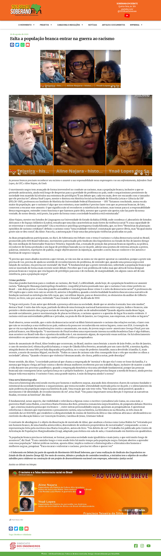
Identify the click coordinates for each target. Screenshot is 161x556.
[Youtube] (148, 545)
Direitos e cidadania (22, 534)
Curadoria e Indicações (68, 25)
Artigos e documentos (113, 25)
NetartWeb (115, 554)
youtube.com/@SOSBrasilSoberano (127, 10)
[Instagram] (142, 545)
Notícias (92, 25)
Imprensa (134, 25)
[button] (12, 45)
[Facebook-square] (135, 545)
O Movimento (25, 25)
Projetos (44, 25)
